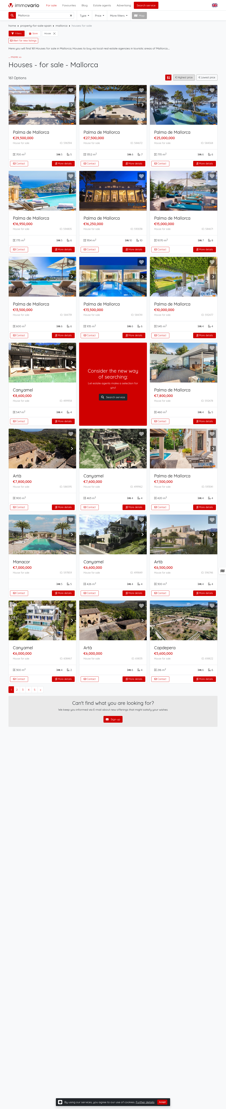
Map (142, 15)
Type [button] (83, 15)
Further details (145, 1102)
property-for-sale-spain (35, 25)
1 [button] (11, 689)
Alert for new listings (25, 40)
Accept (162, 1102)
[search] (12, 15)
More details (64, 163)
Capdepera (165, 647)
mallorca (61, 25)
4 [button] (28, 689)
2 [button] (17, 689)
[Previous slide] (13, 105)
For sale (51, 5)
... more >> (14, 57)
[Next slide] (72, 105)
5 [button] (34, 689)
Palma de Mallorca (31, 132)
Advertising (124, 5)
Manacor (21, 561)
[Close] (54, 33)
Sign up (115, 719)
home (12, 25)
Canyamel (23, 390)
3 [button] (22, 689)
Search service (146, 5)
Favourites (69, 5)
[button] (215, 5)
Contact (20, 163)
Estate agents (102, 5)
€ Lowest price (207, 77)
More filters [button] (117, 15)
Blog (85, 5)
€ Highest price (184, 77)
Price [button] (98, 15)
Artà (17, 475)
